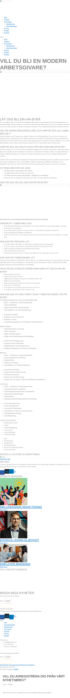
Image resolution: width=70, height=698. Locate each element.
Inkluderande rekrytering (21, 507)
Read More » (4, 510)
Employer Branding (15, 564)
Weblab (16, 669)
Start (5, 17)
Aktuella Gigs (10, 24)
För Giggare (8, 22)
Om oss (6, 28)
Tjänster (6, 20)
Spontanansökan (11, 26)
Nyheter (6, 33)
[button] (35, 37)
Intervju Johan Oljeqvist (19, 540)
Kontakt (6, 30)
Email (2, 601)
